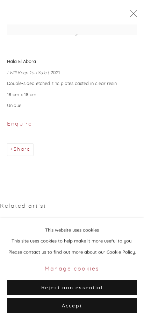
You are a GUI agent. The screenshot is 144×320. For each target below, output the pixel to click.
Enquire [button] (20, 124)
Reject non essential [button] (72, 287)
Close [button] (132, 15)
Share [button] (22, 149)
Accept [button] (72, 306)
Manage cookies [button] (72, 269)
